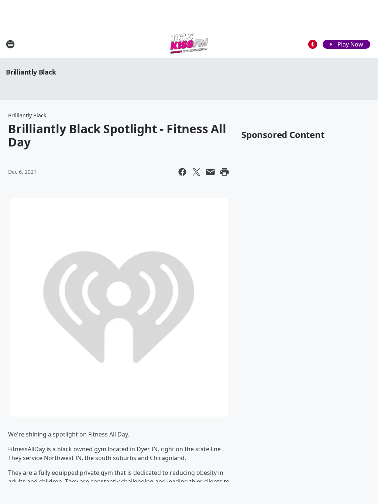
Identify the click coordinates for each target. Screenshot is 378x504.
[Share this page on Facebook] (182, 172)
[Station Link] (189, 44)
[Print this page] (224, 172)
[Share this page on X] (196, 172)
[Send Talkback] (312, 44)
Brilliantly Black (31, 72)
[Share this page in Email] (210, 172)
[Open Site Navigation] (10, 44)
